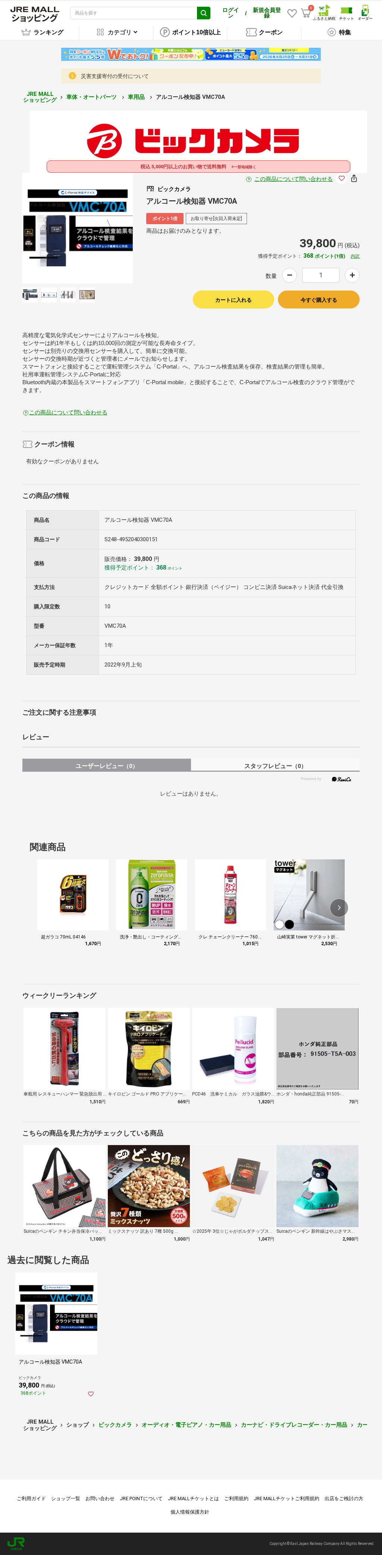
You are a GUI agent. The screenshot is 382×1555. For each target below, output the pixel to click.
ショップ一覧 (65, 1498)
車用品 (137, 97)
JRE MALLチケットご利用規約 (286, 1498)
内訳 (355, 256)
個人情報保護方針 (189, 1512)
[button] (339, 908)
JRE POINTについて (141, 1498)
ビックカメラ (115, 1424)
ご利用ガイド (31, 1498)
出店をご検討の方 (344, 1498)
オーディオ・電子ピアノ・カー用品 (186, 1424)
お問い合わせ (100, 1498)
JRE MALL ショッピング (40, 97)
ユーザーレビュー (107, 765)
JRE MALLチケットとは (193, 1498)
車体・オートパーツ (92, 97)
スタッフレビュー (275, 765)
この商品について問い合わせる (293, 179)
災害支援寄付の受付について (115, 76)
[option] (77, 228)
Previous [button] (50, 228)
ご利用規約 (236, 1498)
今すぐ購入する (319, 300)
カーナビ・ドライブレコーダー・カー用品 (294, 1424)
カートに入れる (233, 300)
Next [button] (104, 228)
